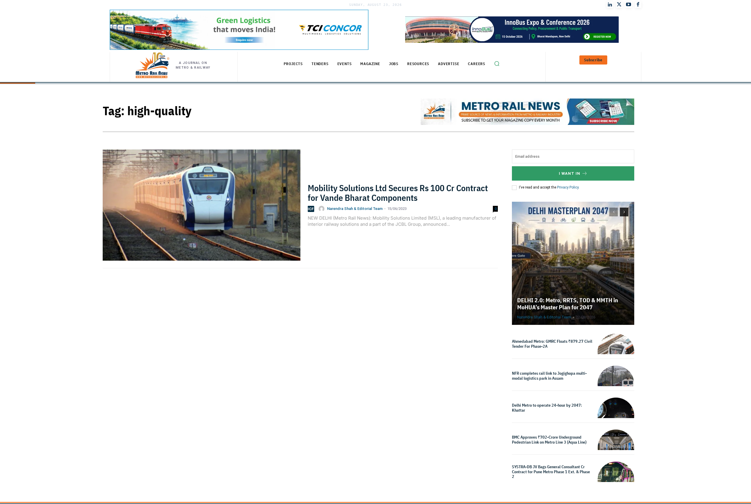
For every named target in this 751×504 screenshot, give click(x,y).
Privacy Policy (568, 187)
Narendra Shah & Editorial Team (355, 208)
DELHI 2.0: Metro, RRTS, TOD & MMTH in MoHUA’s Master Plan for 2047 (567, 303)
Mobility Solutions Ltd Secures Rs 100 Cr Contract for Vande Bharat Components (398, 192)
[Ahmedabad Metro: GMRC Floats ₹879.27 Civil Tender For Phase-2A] (616, 352)
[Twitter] (619, 4)
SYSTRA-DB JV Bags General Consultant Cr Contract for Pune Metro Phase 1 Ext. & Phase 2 (551, 471)
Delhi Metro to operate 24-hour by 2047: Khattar (547, 408)
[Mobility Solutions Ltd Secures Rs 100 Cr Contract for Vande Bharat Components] (201, 209)
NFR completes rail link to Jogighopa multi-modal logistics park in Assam (549, 376)
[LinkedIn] (610, 4)
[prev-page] (613, 212)
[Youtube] (628, 4)
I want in (569, 173)
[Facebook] (638, 4)
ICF (311, 209)
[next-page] (624, 212)
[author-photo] (322, 209)
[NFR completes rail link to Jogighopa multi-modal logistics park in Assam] (616, 384)
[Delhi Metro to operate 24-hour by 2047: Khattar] (616, 416)
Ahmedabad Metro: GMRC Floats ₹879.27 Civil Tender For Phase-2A (552, 344)
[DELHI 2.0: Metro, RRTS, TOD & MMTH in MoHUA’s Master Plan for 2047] (573, 263)
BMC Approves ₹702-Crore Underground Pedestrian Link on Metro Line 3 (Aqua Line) (549, 440)
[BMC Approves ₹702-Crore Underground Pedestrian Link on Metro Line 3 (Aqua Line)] (616, 448)
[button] (496, 63)
